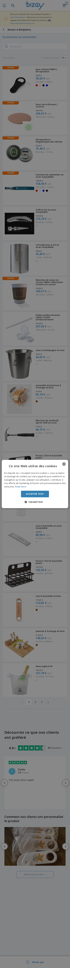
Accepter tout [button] (35, 493)
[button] (35, 502)
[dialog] (35, 484)
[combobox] (64, 464)
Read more (20, 486)
